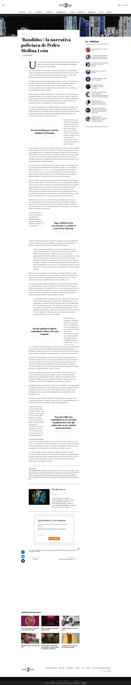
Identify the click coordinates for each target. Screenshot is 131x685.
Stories (101, 12)
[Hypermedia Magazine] (65, 5)
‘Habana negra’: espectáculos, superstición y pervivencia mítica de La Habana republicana (50, 647)
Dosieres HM (80, 12)
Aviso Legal (62, 668)
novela (59, 550)
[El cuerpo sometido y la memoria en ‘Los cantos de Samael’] (30, 621)
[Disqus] (50, 585)
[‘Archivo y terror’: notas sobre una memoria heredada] (71, 638)
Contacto (77, 668)
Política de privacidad (51, 668)
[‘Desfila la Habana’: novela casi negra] (71, 621)
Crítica (33, 550)
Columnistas (38, 12)
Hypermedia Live (61, 12)
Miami (55, 288)
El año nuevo (58, 489)
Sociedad (72, 12)
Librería (109, 12)
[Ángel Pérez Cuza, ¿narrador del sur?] (30, 638)
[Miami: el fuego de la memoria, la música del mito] (50, 621)
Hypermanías (91, 12)
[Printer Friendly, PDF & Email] (78, 548)
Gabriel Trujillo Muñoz (27, 55)
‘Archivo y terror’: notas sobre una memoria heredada (70, 646)
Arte (30, 12)
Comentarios (69, 668)
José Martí (55, 494)
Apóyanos (88, 668)
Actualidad (21, 12)
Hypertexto (49, 12)
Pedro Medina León (45, 169)
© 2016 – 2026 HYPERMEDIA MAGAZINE (101, 668)
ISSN (83, 668)
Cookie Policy (76, 683)
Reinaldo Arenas (36, 551)
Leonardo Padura (52, 550)
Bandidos (67, 167)
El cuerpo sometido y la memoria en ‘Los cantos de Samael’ (30, 629)
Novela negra (65, 550)
